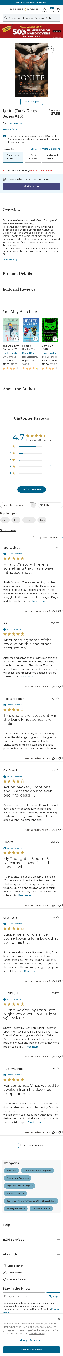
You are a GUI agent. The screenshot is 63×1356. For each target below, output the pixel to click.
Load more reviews (31, 1145)
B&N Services (13, 1240)
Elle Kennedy (10, 353)
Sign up (53, 1296)
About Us (10, 1254)
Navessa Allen (49, 353)
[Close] (59, 1318)
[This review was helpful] (53, 611)
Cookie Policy (37, 1333)
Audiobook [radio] (52, 157)
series (5, 520)
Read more (39, 601)
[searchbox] (15, 505)
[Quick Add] (16, 338)
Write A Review (31, 489)
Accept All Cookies (31, 1349)
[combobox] (48, 537)
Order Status (15, 1272)
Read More (9, 259)
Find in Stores (31, 186)
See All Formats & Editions (45, 149)
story (42, 520)
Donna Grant (14, 123)
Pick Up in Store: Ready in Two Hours (31, 2)
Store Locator (15, 1265)
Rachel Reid (28, 353)
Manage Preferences (31, 1340)
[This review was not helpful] (59, 610)
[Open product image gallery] (31, 70)
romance (29, 520)
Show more (8, 530)
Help (6, 1225)
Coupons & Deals (17, 1279)
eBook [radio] (33, 157)
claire (16, 520)
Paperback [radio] (13, 157)
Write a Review (11, 129)
